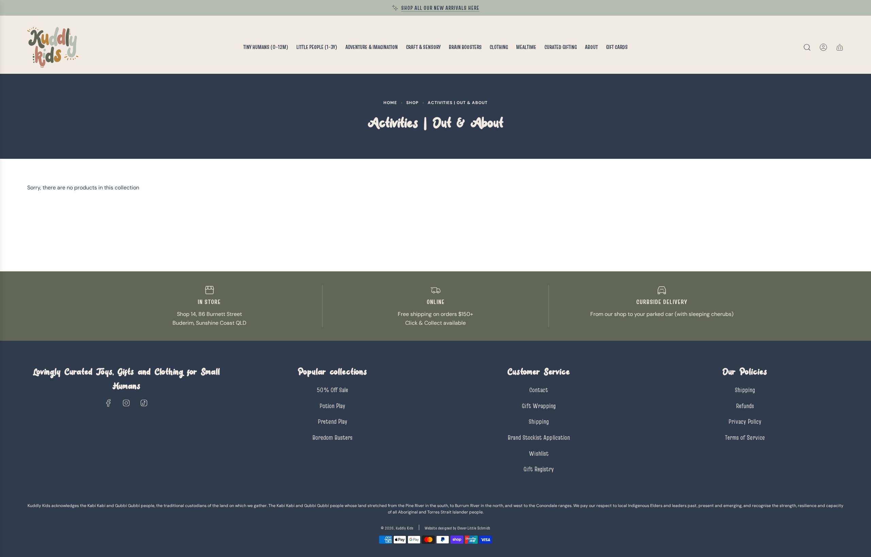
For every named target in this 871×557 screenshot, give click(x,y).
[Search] (807, 47)
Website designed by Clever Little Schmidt (457, 528)
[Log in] (823, 47)
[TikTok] (144, 403)
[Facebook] (108, 403)
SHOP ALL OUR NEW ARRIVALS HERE (440, 8)
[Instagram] (126, 403)
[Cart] (840, 47)
